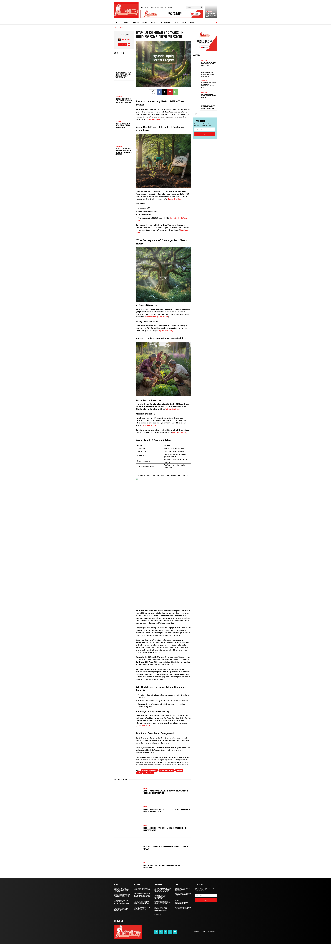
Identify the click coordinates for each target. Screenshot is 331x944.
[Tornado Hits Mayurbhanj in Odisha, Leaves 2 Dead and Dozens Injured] (196, 73)
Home (115, 28)
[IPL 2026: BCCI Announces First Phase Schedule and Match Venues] (128, 846)
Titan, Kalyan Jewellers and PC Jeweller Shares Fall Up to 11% (123, 126)
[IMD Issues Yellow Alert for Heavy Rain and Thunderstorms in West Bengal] (196, 84)
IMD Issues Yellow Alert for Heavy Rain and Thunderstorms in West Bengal (208, 85)
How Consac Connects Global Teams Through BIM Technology (183, 889)
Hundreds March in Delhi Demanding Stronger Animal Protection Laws (208, 106)
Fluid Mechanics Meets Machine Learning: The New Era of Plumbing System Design (162, 907)
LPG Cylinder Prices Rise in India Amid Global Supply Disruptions (163, 866)
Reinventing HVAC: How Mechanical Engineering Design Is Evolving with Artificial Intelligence (162, 912)
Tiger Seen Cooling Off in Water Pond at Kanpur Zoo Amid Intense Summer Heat (124, 101)
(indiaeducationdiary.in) (172, 409)
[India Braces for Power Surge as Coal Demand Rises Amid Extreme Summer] (128, 828)
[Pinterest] (170, 92)
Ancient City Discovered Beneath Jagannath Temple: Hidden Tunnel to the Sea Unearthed (165, 791)
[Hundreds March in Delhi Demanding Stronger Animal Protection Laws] (196, 106)
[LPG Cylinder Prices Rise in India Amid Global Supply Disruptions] (128, 865)
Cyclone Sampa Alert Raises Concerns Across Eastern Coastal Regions (208, 63)
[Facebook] (119, 44)
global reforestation (166, 770)
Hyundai (179, 770)
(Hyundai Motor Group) (166, 330)
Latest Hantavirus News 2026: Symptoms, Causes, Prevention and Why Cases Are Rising (124, 151)
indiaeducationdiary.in (149, 425)
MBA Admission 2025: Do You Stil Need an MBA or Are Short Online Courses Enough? (162, 902)
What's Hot (209, 11)
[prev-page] (194, 114)
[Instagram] (122, 44)
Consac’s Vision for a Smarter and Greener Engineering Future (183, 894)
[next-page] (196, 114)
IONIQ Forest (148, 773)
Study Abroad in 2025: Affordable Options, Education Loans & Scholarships (160, 897)
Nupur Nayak (126, 39)
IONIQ (139, 773)
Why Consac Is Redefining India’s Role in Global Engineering (181, 904)
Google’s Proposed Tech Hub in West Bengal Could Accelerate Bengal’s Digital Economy (123, 75)
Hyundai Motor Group (174, 199)
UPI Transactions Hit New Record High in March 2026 (211, 15)
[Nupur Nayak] (120, 39)
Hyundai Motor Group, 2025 (155, 119)
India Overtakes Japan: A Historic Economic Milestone (142, 893)
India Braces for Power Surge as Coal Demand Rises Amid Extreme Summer (165, 829)
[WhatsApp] (175, 92)
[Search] (201, 7)
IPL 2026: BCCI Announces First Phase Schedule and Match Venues (165, 847)
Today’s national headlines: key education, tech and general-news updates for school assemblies (141, 903)
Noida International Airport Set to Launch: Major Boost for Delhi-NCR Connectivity (166, 810)
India (145, 844)
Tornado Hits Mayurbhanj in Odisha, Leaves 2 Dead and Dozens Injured (208, 74)
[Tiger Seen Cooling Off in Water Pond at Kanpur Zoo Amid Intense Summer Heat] (124, 89)
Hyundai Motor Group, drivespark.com (156, 317)
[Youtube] (129, 44)
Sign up (205, 134)
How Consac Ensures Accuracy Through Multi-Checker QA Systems (183, 899)
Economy (118, 121)
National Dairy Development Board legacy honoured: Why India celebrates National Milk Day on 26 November (142, 897)
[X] (125, 44)
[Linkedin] (165, 932)
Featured (119, 70)
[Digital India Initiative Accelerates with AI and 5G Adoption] (196, 95)
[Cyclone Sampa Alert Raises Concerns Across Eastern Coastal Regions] (196, 63)
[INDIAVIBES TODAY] (126, 10)
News (121, 28)
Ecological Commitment (149, 770)
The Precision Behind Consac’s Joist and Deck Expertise (183, 908)
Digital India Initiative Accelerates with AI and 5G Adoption (208, 95)
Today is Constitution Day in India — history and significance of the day (142, 908)
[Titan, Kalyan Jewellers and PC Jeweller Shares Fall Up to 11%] (124, 113)
